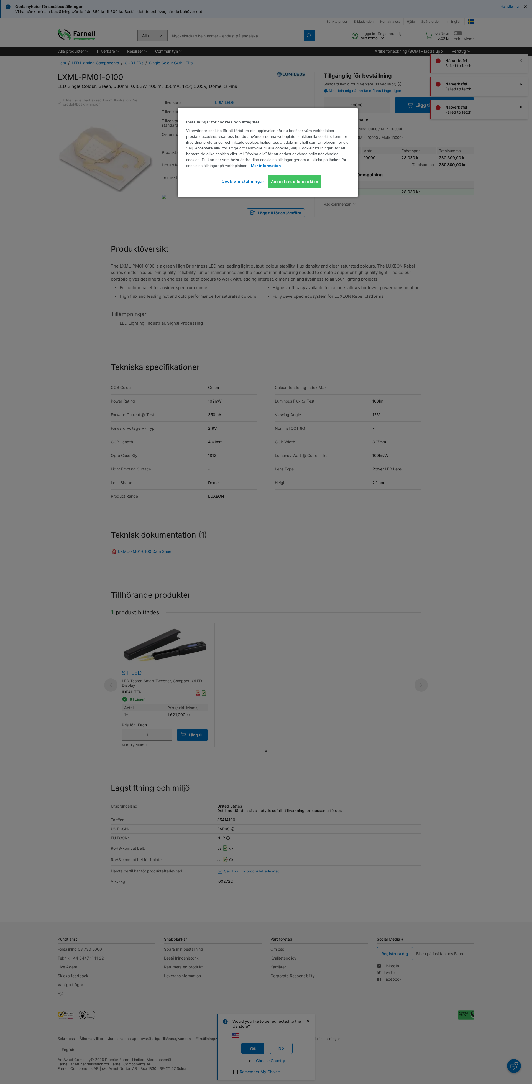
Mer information (266, 165)
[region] (268, 152)
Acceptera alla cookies (294, 181)
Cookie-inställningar (243, 181)
